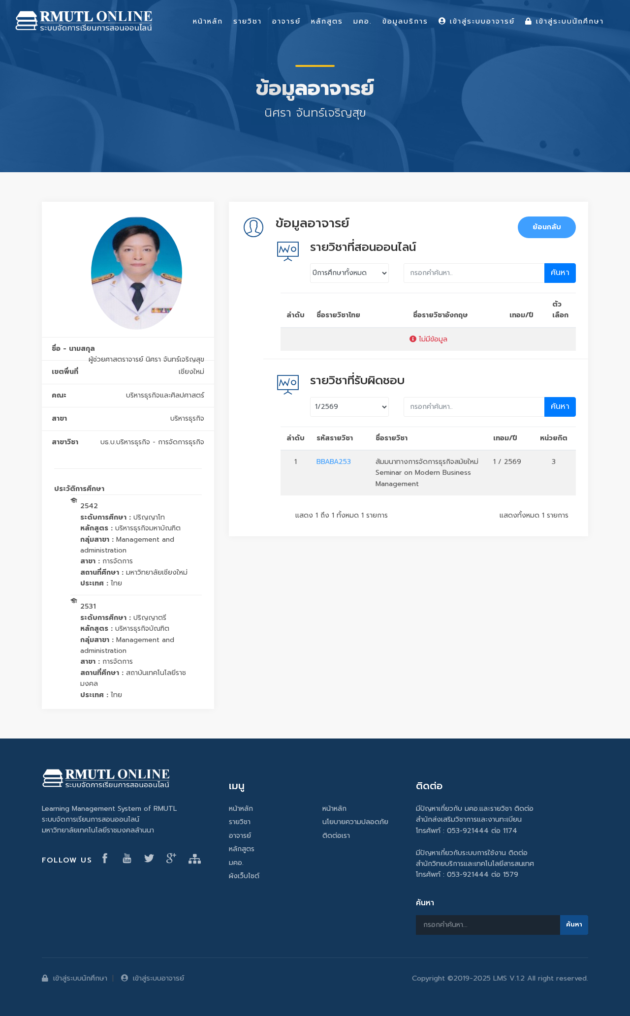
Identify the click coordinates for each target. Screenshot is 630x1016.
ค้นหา (560, 272)
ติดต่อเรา (336, 836)
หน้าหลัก (241, 808)
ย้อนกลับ (547, 227)
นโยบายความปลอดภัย (355, 822)
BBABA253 (333, 462)
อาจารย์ (240, 836)
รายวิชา (240, 822)
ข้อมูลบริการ (405, 21)
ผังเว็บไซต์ (244, 876)
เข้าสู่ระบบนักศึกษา (80, 978)
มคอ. (236, 863)
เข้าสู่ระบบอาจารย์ (158, 978)
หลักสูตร (241, 849)
